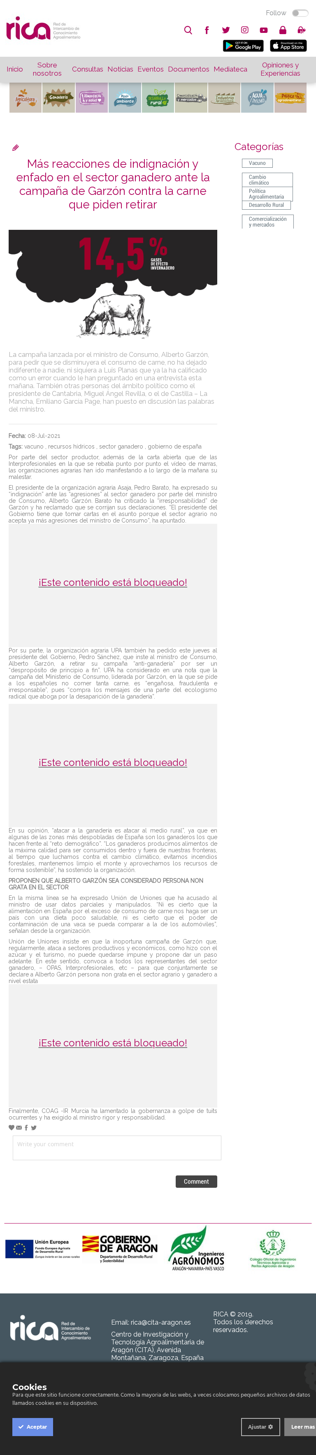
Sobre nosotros (47, 69)
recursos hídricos (71, 446)
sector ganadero (121, 446)
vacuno (34, 446)
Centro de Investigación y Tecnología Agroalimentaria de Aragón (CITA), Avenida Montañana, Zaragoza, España (157, 1346)
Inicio (15, 69)
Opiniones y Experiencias (280, 69)
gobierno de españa (175, 446)
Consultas (87, 69)
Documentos (188, 69)
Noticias (120, 69)
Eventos (150, 69)
